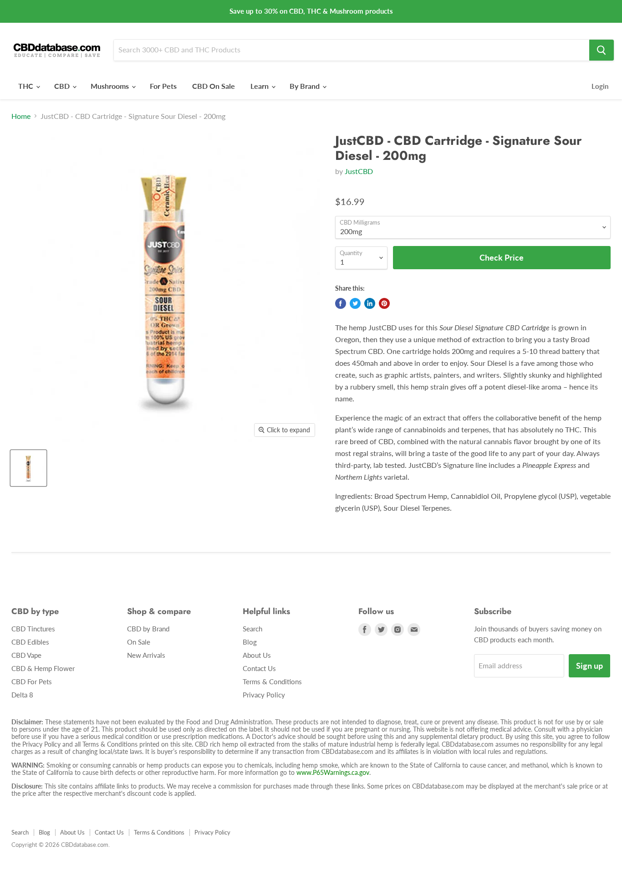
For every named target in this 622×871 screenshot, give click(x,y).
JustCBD (359, 171)
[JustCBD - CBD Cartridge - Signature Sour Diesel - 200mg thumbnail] (28, 468)
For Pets (163, 86)
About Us (257, 655)
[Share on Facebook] (340, 303)
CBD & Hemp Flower (43, 668)
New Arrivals (146, 655)
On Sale (138, 642)
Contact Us (259, 668)
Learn (260, 86)
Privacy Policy (264, 695)
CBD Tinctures (33, 629)
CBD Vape (26, 655)
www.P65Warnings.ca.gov (332, 772)
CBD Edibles (30, 642)
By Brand (305, 86)
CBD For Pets (31, 681)
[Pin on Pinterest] (384, 303)
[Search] (601, 50)
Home (21, 116)
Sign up (589, 666)
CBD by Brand (148, 629)
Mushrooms (111, 86)
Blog (250, 642)
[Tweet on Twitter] (355, 303)
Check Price (311, 853)
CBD (62, 86)
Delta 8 (22, 695)
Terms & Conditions (272, 681)
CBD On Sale (213, 86)
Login (599, 86)
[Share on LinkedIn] (369, 303)
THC (26, 86)
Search (252, 629)
